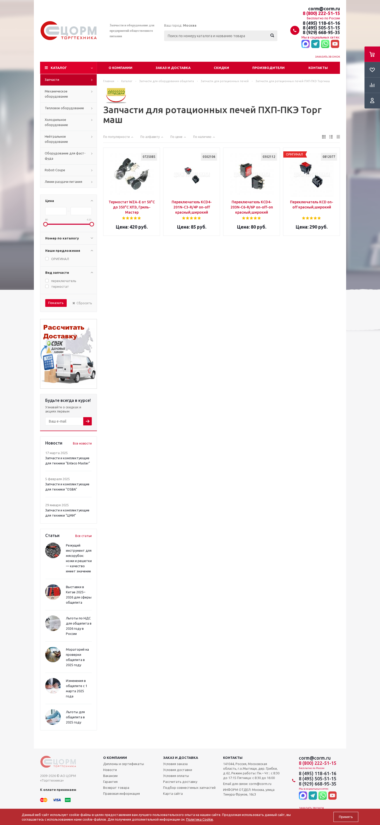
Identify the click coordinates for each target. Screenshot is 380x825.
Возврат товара (116, 787)
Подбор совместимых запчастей (189, 787)
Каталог (59, 67)
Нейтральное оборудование (56, 139)
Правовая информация (121, 793)
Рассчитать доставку (180, 781)
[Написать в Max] (305, 44)
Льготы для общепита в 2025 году (75, 717)
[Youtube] (335, 44)
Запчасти (52, 79)
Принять (346, 817)
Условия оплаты (176, 775)
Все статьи (83, 536)
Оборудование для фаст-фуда (65, 155)
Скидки (221, 67)
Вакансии (110, 775)
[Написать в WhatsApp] (325, 44)
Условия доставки (177, 770)
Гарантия (110, 781)
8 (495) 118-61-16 (321, 23)
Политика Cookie (199, 819)
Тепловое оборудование (64, 108)
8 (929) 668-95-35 (321, 32)
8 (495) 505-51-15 (321, 27)
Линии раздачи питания (63, 181)
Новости (110, 770)
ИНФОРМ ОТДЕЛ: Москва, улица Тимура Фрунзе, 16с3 (249, 792)
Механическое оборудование (56, 93)
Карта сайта (173, 793)
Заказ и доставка (173, 67)
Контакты (318, 67)
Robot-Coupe (55, 170)
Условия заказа (175, 764)
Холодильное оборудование (56, 122)
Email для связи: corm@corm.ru (247, 783)
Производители (268, 67)
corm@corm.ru (324, 8)
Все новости (82, 443)
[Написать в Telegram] (315, 44)
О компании (120, 67)
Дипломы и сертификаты (123, 764)
